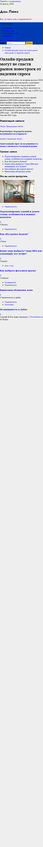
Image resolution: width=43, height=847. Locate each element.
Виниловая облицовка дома (18, 171)
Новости (8, 36)
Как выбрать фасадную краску (19, 169)
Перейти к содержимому (10, 1)
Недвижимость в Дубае (13, 309)
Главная (8, 28)
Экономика (9, 304)
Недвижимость (11, 33)
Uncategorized (10, 282)
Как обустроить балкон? (16, 161)
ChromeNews (35, 317)
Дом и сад (9, 30)
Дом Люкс (9, 11)
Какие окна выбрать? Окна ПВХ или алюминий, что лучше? (21, 165)
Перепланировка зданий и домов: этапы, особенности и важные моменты (23, 157)
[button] (6, 23)
